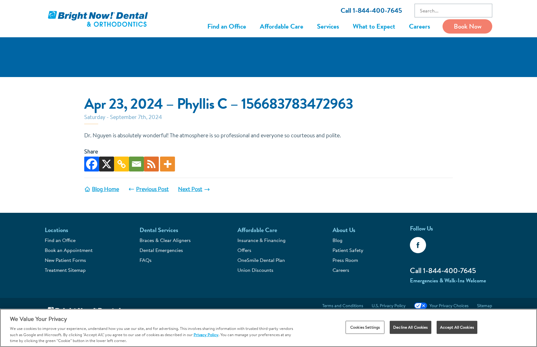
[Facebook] (91, 164)
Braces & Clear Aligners (165, 240)
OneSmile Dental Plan (261, 260)
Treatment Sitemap (65, 270)
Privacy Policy (206, 334)
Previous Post (152, 189)
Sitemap (484, 306)
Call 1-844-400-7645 (371, 10)
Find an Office (226, 26)
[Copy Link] (121, 164)
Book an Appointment (69, 250)
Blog (337, 240)
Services (328, 26)
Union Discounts (255, 270)
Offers (244, 250)
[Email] (136, 164)
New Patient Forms (65, 260)
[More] (167, 164)
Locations (56, 230)
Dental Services (159, 230)
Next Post (190, 189)
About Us (344, 230)
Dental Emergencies (161, 250)
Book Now (467, 26)
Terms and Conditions (342, 306)
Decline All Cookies (410, 327)
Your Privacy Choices (449, 306)
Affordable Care (281, 26)
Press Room (345, 260)
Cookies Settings (365, 327)
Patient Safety (348, 250)
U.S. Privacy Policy (389, 306)
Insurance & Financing (261, 240)
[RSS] (151, 164)
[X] (106, 164)
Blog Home (105, 189)
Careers (419, 26)
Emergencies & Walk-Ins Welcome (448, 280)
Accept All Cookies (457, 327)
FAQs (146, 260)
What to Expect (374, 26)
